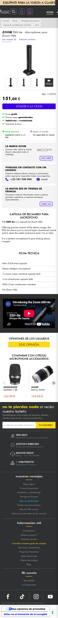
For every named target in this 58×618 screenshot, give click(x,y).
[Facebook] (8, 596)
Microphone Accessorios (30, 20)
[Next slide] (54, 383)
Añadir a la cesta (29, 106)
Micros (15, 20)
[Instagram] (36, 596)
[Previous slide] (4, 383)
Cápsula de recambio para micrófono (17, 25)
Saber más (46, 204)
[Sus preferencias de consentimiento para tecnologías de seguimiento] (53, 613)
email (44, 179)
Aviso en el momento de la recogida (25, 614)
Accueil (6, 20)
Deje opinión (29, 344)
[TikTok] (22, 596)
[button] (10, 82)
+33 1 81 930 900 (32, 455)
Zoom (37, 25)
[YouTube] (50, 596)
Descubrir (46, 158)
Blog (29, 564)
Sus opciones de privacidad (28, 608)
